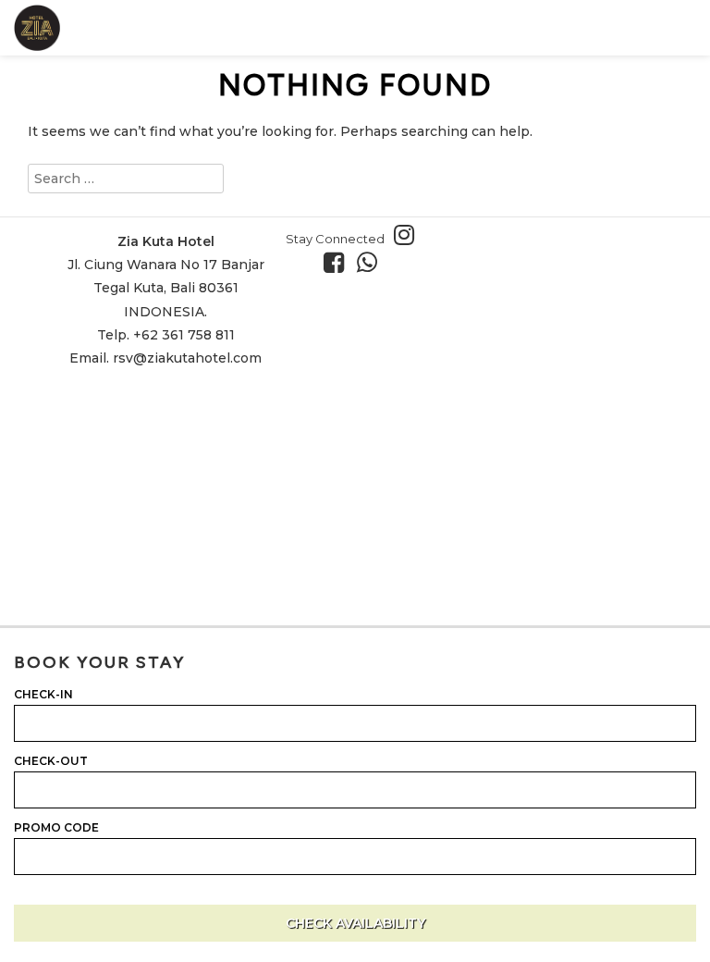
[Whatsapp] (371, 263)
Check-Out (51, 761)
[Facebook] (338, 263)
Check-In (43, 694)
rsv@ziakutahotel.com (187, 358)
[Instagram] (408, 235)
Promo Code (56, 827)
